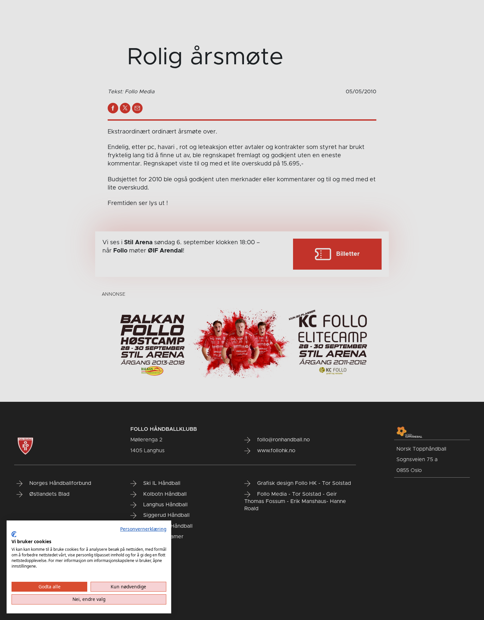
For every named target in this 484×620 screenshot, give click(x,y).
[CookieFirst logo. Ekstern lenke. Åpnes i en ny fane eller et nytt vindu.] (14, 534)
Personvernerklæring (143, 529)
